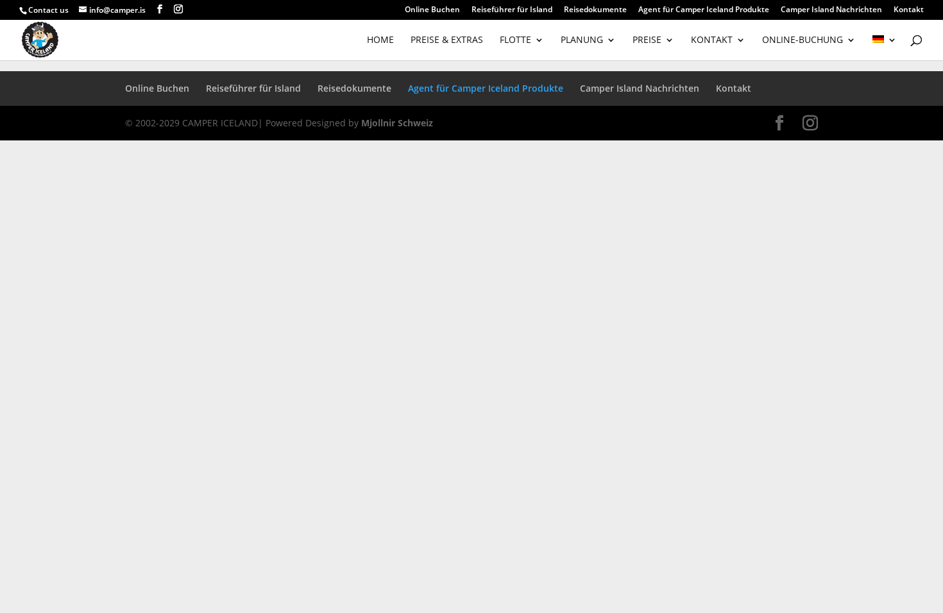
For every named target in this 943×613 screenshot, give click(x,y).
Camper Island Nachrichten (831, 10)
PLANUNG (582, 40)
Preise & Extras (447, 40)
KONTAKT (712, 40)
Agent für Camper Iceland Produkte (703, 10)
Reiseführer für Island (511, 10)
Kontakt (909, 10)
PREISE (647, 40)
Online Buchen (432, 10)
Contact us (48, 9)
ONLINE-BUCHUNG (802, 40)
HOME (380, 40)
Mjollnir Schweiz (397, 123)
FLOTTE (515, 40)
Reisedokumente (595, 10)
